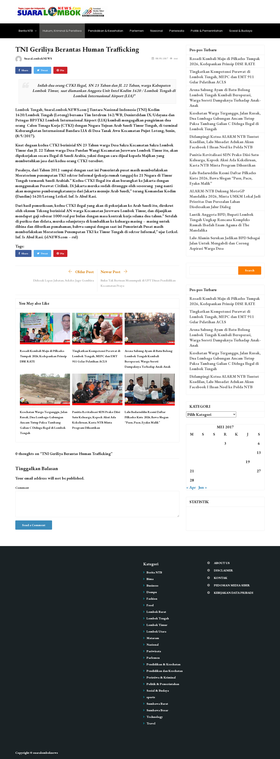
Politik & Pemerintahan (207, 31)
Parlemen (137, 31)
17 (225, 461)
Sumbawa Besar (157, 710)
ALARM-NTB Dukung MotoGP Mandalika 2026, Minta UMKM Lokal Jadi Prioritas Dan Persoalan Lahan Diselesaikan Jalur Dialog (225, 198)
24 (225, 470)
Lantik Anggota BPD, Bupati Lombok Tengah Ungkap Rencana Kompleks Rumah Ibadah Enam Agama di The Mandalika (221, 222)
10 (225, 452)
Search (249, 270)
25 (236, 470)
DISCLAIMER (223, 570)
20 (259, 461)
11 (236, 452)
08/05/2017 (161, 58)
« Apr (191, 487)
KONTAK (220, 578)
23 (214, 470)
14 (192, 461)
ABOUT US (222, 563)
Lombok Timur (157, 625)
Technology (155, 717)
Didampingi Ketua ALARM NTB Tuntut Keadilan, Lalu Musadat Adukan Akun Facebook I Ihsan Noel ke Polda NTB (224, 141)
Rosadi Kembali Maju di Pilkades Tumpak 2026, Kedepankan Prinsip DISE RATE (43, 356)
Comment (22, 488)
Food (150, 605)
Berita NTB (26, 31)
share (24, 70)
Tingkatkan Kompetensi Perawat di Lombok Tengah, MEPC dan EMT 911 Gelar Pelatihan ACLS (96, 356)
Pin (62, 70)
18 (236, 461)
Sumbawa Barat (157, 704)
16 (214, 461)
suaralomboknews (45, 753)
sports (151, 697)
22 (203, 470)
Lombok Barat (156, 612)
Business (152, 585)
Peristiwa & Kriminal (161, 677)
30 (214, 480)
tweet (44, 70)
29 (203, 480)
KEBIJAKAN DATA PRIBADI (233, 593)
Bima (150, 579)
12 (247, 452)
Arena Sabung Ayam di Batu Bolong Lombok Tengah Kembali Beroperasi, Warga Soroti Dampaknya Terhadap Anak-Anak (225, 97)
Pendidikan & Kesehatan (105, 31)
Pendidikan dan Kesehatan (165, 671)
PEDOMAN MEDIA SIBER (232, 585)
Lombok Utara (156, 631)
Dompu (152, 592)
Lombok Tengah (158, 618)
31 (225, 480)
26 (247, 470)
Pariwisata (176, 31)
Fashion (152, 599)
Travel (151, 723)
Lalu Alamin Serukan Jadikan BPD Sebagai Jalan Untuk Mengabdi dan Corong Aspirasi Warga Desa (224, 243)
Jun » (202, 487)
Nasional (156, 31)
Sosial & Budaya (240, 31)
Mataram (153, 638)
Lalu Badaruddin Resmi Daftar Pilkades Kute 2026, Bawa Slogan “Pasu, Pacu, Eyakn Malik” (146, 417)
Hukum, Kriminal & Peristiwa (62, 31)
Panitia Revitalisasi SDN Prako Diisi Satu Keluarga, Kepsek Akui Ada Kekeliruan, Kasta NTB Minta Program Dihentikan (224, 160)
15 (203, 461)
